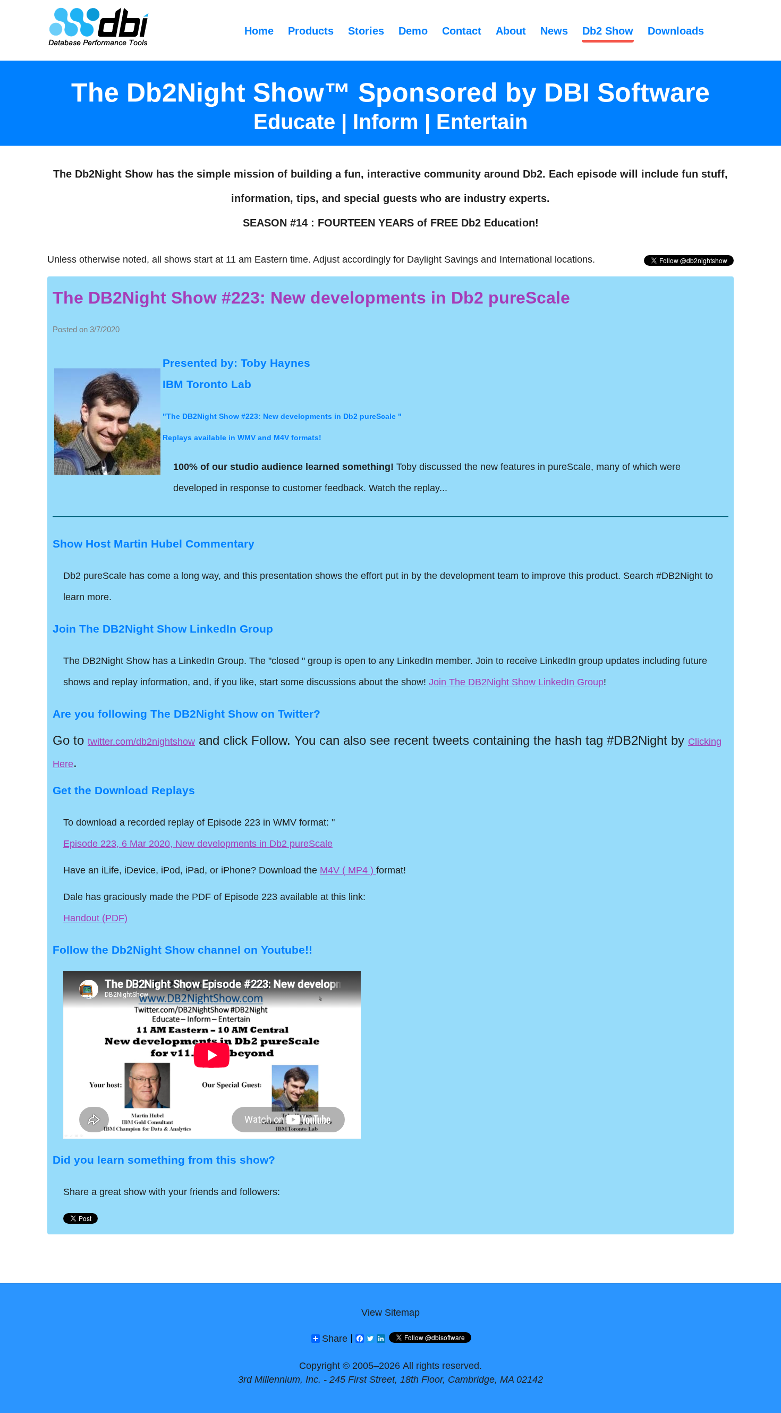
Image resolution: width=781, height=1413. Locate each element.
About (511, 31)
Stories (366, 31)
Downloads (676, 31)
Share (334, 1338)
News (554, 31)
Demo (413, 31)
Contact (461, 31)
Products (311, 31)
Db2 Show (607, 31)
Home (259, 31)
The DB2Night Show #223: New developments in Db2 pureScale (311, 297)
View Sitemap (390, 1312)
